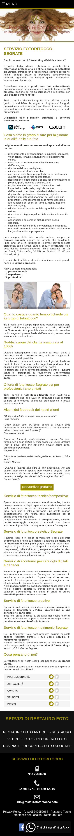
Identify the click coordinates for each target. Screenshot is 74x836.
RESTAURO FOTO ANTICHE (26, 732)
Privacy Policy (12, 811)
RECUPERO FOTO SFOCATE (47, 746)
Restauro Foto (53, 814)
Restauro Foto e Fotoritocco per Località (41, 813)
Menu (11, 4)
